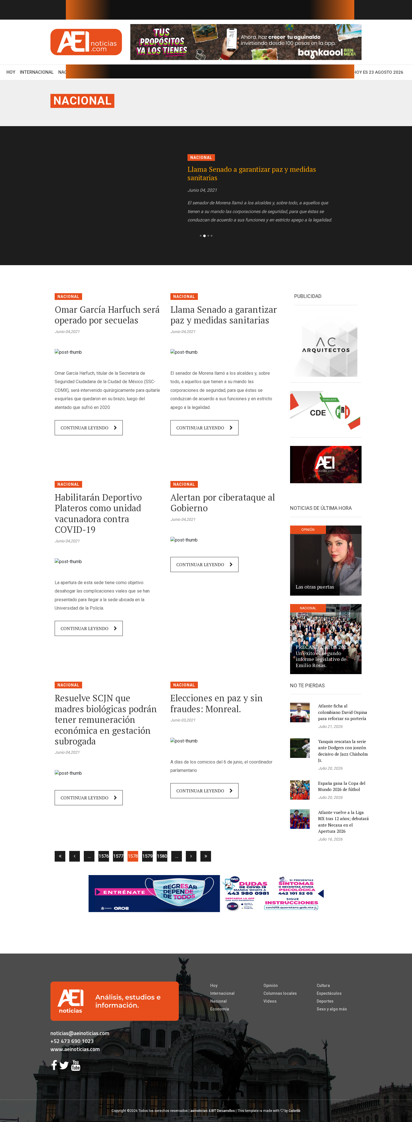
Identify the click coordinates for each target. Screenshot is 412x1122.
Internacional (37, 72)
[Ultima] (205, 856)
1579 (147, 856)
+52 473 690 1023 (72, 1041)
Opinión (270, 985)
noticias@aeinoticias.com (79, 1033)
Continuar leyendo (85, 428)
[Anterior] (74, 856)
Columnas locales (280, 993)
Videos (270, 1001)
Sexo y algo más (332, 1009)
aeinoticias (199, 1111)
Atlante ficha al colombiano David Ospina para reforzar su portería (342, 712)
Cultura (323, 985)
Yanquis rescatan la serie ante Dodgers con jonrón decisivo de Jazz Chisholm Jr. (343, 751)
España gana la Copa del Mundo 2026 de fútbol (341, 786)
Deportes (325, 1001)
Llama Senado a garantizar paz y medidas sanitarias (252, 173)
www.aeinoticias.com (75, 1049)
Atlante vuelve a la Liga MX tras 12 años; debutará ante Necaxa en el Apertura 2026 (343, 821)
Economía (219, 1009)
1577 (118, 856)
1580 (162, 856)
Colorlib (294, 1111)
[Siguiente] (191, 856)
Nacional (82, 100)
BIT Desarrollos (223, 1111)
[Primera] (60, 856)
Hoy (12, 72)
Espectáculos (329, 993)
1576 (104, 856)
